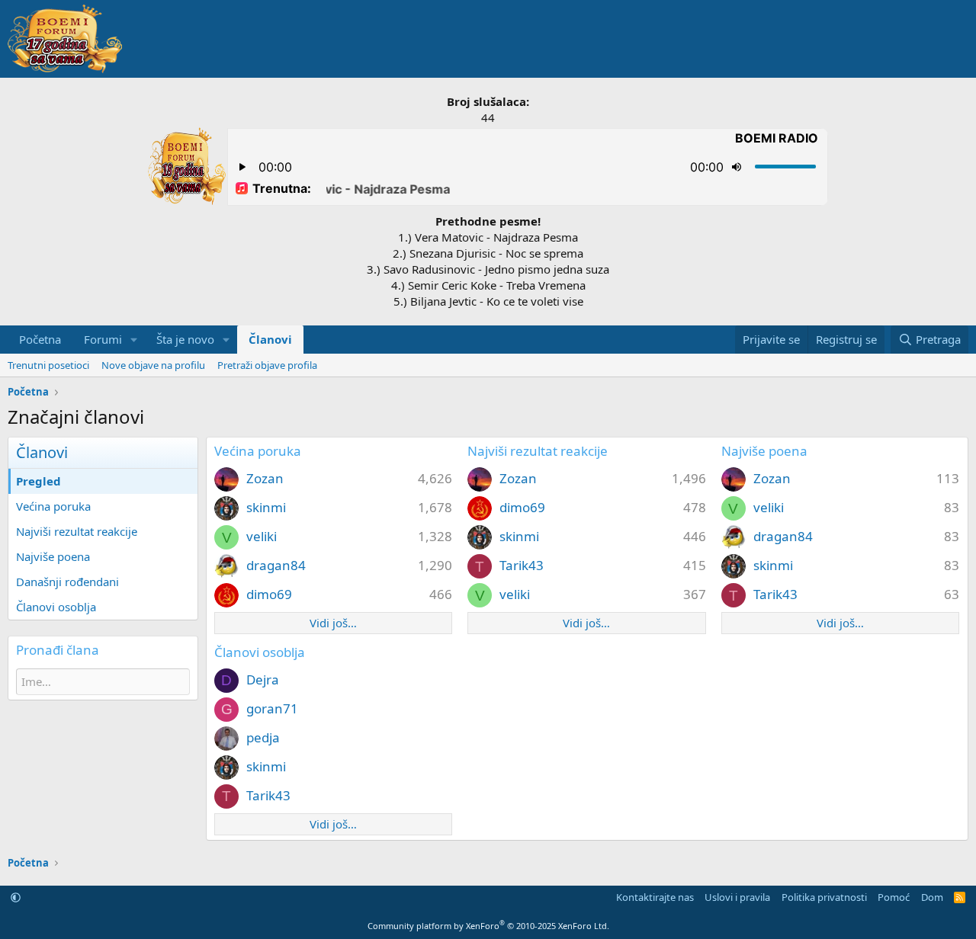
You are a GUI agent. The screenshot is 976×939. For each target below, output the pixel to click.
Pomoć (894, 897)
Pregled (38, 481)
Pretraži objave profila (267, 365)
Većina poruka (53, 506)
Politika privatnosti (824, 897)
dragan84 (276, 565)
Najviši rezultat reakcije (76, 531)
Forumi (103, 339)
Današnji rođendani (67, 581)
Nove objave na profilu (153, 365)
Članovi (270, 339)
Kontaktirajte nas (655, 897)
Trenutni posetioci (48, 365)
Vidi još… (333, 622)
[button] (134, 339)
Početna (40, 339)
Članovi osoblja (56, 606)
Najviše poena (53, 556)
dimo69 (269, 594)
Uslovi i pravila (737, 897)
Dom (932, 897)
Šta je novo (185, 339)
